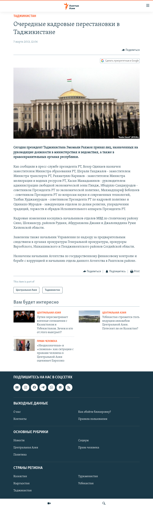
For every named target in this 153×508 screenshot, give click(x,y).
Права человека (47, 341)
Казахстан (20, 476)
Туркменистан (88, 476)
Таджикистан (24, 16)
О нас (17, 411)
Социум (83, 440)
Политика (20, 454)
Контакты (19, 419)
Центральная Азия (49, 312)
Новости (19, 440)
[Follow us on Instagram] (25, 387)
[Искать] (104, 503)
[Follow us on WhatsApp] (51, 387)
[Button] (131, 50)
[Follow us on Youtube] (17, 387)
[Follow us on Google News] (60, 387)
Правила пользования (92, 419)
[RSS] (68, 387)
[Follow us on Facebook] (34, 387)
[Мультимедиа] (49, 503)
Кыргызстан (21, 483)
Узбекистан (86, 483)
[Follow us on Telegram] (42, 387)
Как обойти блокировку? (94, 411)
